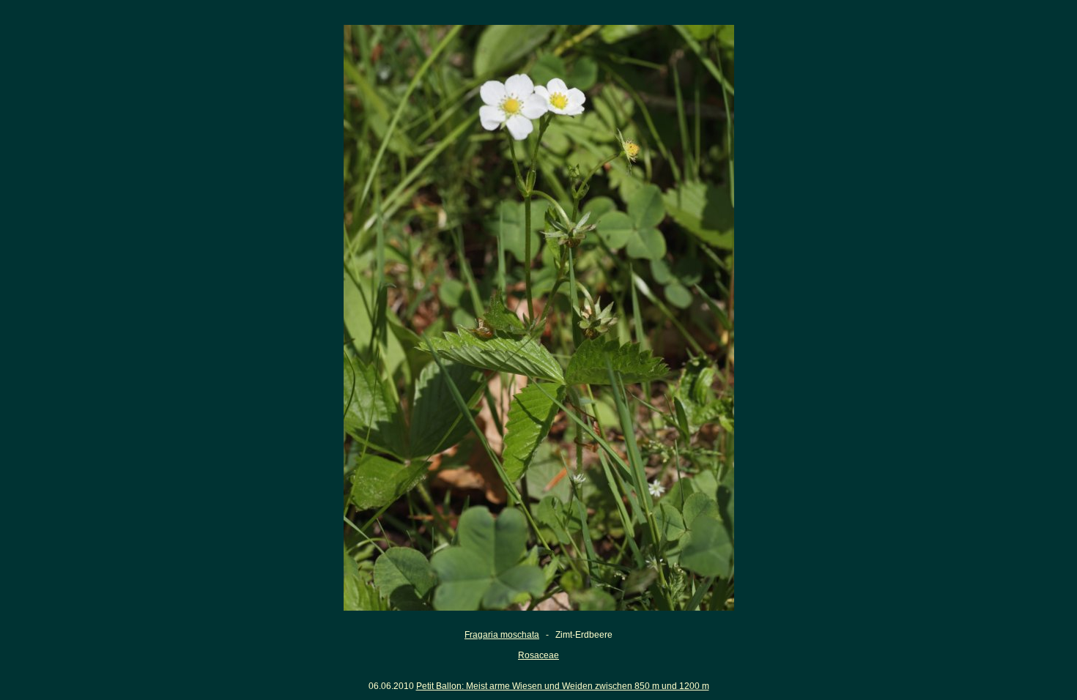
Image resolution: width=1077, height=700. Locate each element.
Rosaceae (538, 655)
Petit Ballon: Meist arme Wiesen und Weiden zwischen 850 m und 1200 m (562, 686)
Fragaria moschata (502, 635)
